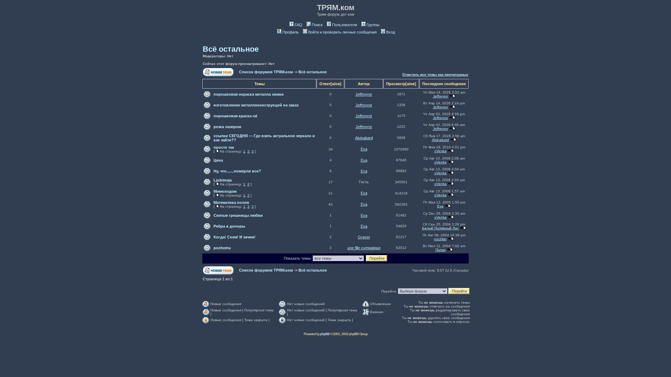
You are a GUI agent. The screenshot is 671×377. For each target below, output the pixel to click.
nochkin (440, 239)
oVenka (440, 151)
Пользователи (344, 25)
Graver (364, 237)
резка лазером (227, 127)
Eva (364, 149)
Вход (390, 32)
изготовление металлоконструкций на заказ (256, 105)
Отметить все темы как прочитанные (435, 74)
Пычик (440, 250)
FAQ (298, 25)
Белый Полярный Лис (440, 228)
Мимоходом (225, 191)
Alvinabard (364, 138)
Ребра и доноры (229, 226)
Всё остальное (231, 49)
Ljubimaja (223, 180)
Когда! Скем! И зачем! (234, 237)
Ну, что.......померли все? (237, 171)
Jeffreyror (363, 94)
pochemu (222, 248)
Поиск (317, 25)
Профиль (290, 32)
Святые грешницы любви (238, 215)
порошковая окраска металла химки (249, 94)
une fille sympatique (364, 248)
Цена (218, 160)
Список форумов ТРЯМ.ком (266, 72)
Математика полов (231, 202)
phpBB (325, 334)
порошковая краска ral (235, 116)
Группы (373, 25)
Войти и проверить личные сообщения (342, 32)
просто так (224, 147)
